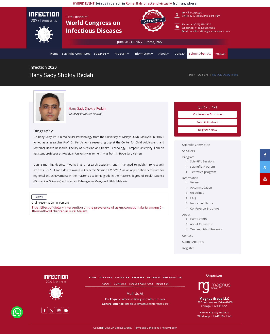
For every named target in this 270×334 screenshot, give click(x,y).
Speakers (100, 53)
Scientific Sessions (202, 161)
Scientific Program (202, 166)
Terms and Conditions (146, 327)
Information (142, 53)
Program (120, 53)
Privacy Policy (169, 327)
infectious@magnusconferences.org (146, 304)
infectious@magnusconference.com (210, 31)
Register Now (207, 130)
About (163, 53)
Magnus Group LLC (214, 298)
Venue (194, 182)
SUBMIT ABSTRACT (141, 283)
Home (54, 53)
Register (220, 53)
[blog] (66, 310)
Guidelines (197, 193)
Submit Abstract (200, 53)
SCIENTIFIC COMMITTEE (114, 277)
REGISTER (162, 283)
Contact (180, 53)
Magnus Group (123, 327)
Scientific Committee (76, 53)
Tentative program (203, 172)
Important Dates (201, 203)
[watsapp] (17, 312)
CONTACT (120, 283)
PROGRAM (153, 277)
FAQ (193, 198)
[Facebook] (45, 310)
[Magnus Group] (214, 287)
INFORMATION (172, 277)
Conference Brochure (207, 114)
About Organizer (201, 224)
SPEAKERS (138, 277)
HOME (92, 277)
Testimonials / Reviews (206, 229)
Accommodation (201, 187)
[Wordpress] (59, 310)
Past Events (198, 219)
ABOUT (106, 283)
